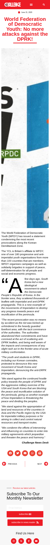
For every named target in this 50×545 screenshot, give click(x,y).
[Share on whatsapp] (32, 453)
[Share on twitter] (18, 453)
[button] (31, 4)
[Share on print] (40, 453)
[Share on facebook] (10, 453)
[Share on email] (25, 453)
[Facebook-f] (29, 541)
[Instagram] (14, 541)
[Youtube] (36, 541)
